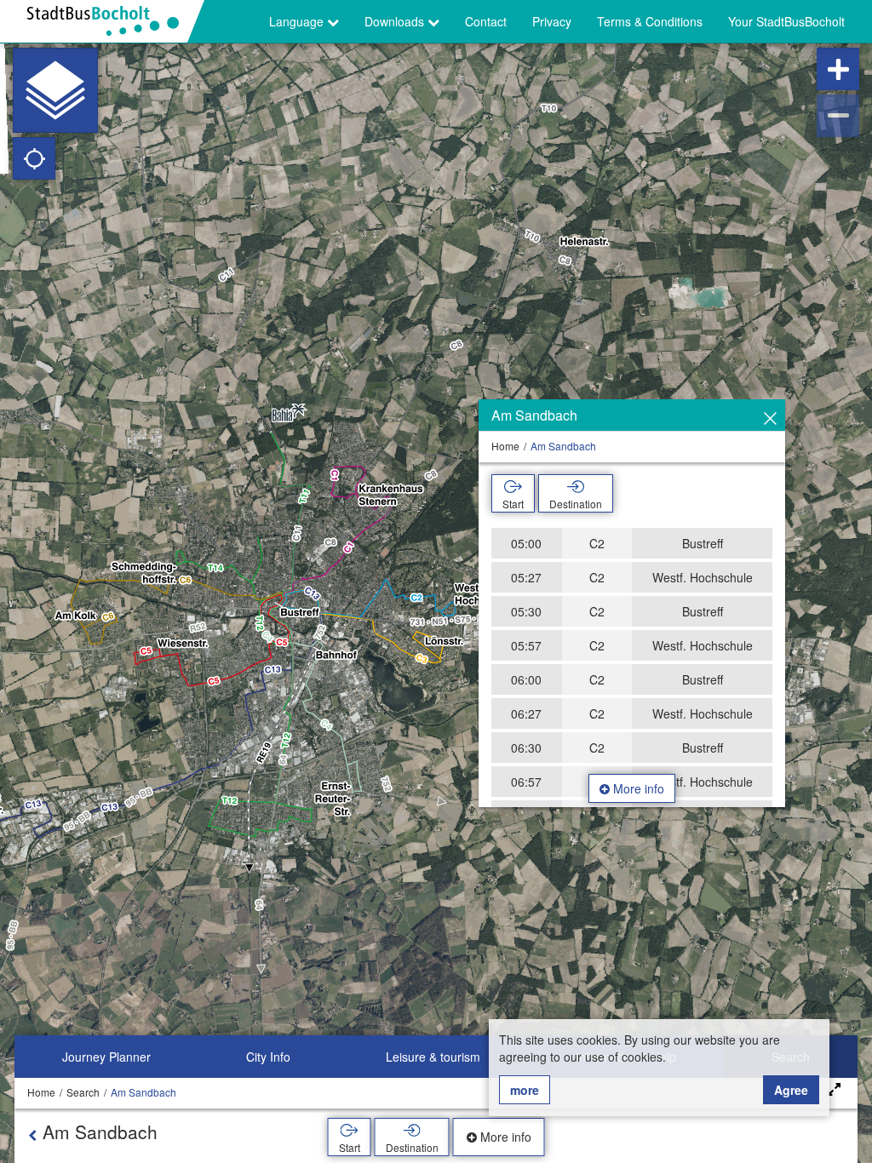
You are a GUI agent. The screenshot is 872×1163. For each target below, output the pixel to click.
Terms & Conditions (650, 21)
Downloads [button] (395, 21)
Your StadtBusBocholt (786, 21)
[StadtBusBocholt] (109, 21)
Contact (486, 21)
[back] (32, 1135)
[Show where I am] (34, 158)
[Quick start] (55, 90)
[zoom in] (838, 69)
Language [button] (298, 21)
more (524, 1089)
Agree (791, 1089)
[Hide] (770, 419)
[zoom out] (838, 116)
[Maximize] (834, 1090)
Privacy (551, 21)
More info (637, 788)
